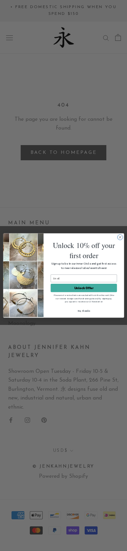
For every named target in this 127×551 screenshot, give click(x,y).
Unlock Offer (83, 287)
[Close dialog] (120, 237)
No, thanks (84, 311)
